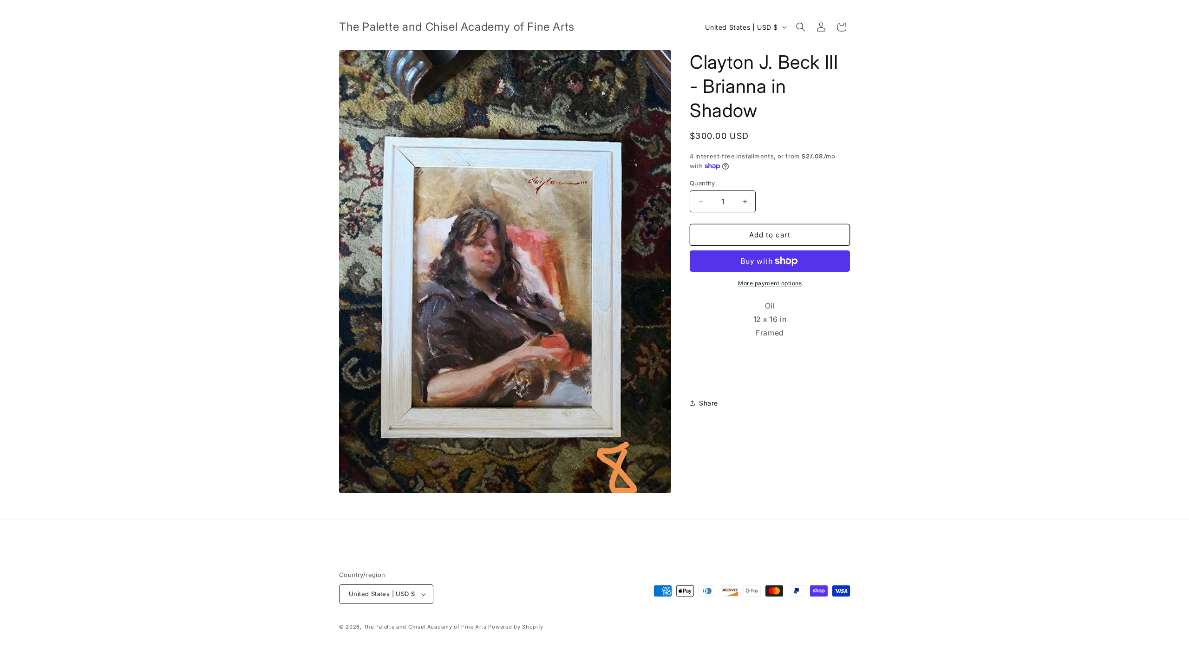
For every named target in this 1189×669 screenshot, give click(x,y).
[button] (800, 27)
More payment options (770, 283)
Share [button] (708, 403)
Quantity (702, 183)
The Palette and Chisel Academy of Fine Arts (425, 626)
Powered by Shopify (515, 626)
